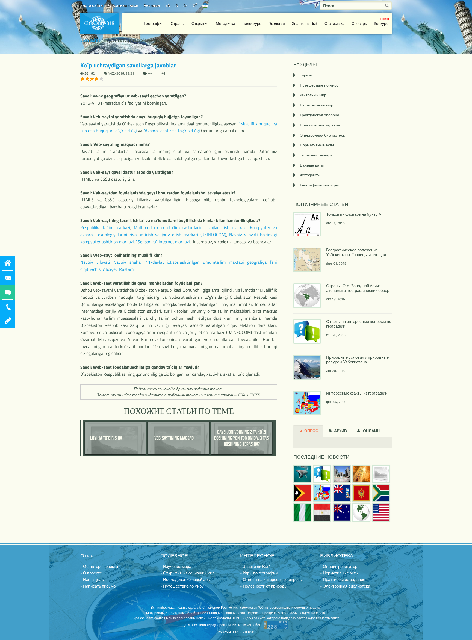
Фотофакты (310, 175)
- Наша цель (92, 579)
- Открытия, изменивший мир (187, 573)
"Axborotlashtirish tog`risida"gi (171, 130)
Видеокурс (251, 23)
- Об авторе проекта (99, 566)
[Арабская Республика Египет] (322, 512)
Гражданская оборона (319, 115)
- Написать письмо (98, 586)
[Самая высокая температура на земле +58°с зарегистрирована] (381, 474)
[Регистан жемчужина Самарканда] (342, 474)
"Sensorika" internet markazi (163, 241)
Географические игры (319, 185)
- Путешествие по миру (182, 586)
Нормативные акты (317, 145)
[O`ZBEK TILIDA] (205, 5)
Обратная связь (123, 5)
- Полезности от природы (263, 586)
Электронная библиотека (322, 135)
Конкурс (382, 21)
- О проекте (91, 573)
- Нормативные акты (339, 573)
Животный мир (313, 95)
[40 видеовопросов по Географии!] (322, 474)
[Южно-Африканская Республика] (381, 493)
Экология (276, 23)
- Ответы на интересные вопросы (271, 579)
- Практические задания (342, 579)
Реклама (152, 5)
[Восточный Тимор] (302, 493)
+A (167, 5)
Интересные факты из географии (356, 393)
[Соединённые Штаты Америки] (381, 512)
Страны (177, 23)
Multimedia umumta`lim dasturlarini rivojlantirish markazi (190, 227)
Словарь (359, 23)
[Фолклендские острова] (342, 493)
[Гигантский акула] (302, 474)
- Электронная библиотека (345, 586)
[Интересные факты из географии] (322, 493)
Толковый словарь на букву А (353, 214)
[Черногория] (361, 493)
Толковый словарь (316, 155)
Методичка (225, 23)
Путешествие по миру (319, 85)
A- (185, 5)
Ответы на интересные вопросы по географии (358, 323)
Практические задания (320, 125)
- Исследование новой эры (185, 579)
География (154, 23)
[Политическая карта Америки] (361, 512)
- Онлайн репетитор (338, 566)
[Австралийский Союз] (342, 512)
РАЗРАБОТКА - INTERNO (236, 632)
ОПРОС (310, 431)
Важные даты (312, 165)
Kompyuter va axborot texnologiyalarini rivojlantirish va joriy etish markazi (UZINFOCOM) (178, 231)
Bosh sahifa (90, 40)
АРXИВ (340, 431)
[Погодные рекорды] (361, 474)
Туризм (306, 75)
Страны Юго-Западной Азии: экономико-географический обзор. (358, 288)
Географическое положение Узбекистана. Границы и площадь (357, 252)
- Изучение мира (175, 566)
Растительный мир (316, 105)
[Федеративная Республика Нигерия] (302, 512)
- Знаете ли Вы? (255, 566)
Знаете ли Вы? (304, 23)
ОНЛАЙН (371, 431)
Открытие (200, 23)
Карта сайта (91, 5)
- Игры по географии (259, 573)
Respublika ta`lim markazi (105, 227)
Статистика (334, 23)
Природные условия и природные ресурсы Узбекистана (357, 359)
